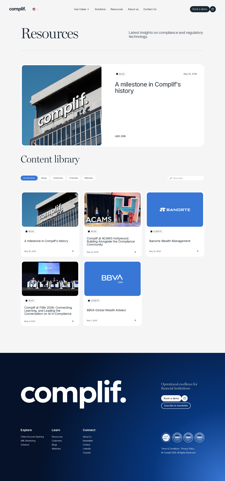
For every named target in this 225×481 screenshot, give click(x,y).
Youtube (87, 452)
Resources (57, 436)
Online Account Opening (32, 436)
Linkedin (87, 448)
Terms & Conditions (170, 448)
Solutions (25, 444)
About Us (87, 436)
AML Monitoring (28, 440)
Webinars (56, 448)
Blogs (54, 444)
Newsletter (88, 440)
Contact (86, 444)
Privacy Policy (187, 448)
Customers (57, 440)
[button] (35, 9)
